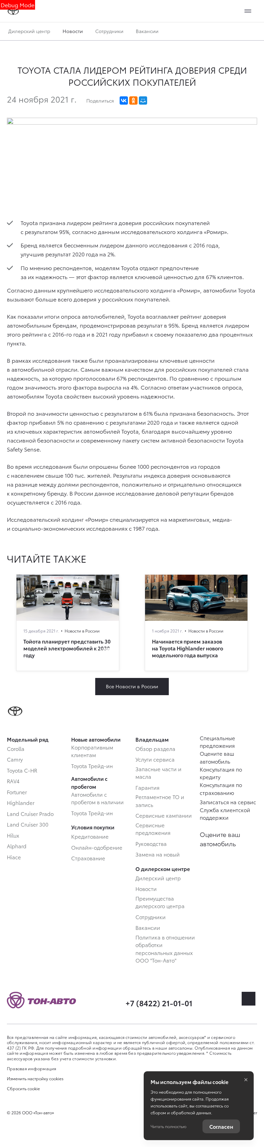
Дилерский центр (29, 31)
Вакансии (147, 31)
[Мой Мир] (143, 100)
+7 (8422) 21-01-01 (158, 1002)
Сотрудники (109, 31)
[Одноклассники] (133, 100)
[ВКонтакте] (124, 100)
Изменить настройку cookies (35, 1078)
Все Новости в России (132, 686)
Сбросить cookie (23, 1088)
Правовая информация (31, 1068)
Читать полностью (168, 1126)
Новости (73, 31)
